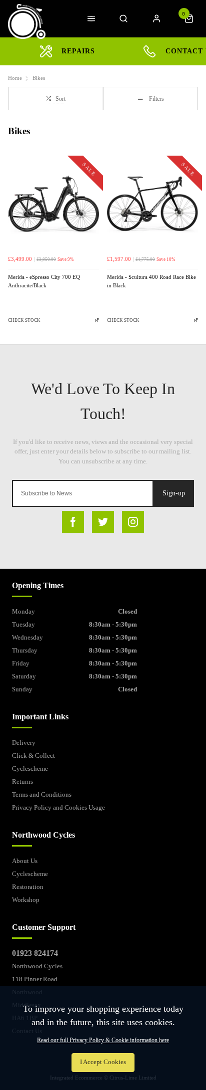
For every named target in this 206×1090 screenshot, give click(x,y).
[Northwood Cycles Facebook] (73, 522)
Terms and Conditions (42, 794)
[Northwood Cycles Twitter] (103, 522)
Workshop (26, 899)
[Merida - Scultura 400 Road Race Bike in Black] (152, 205)
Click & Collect (33, 755)
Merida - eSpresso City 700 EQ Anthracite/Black (44, 281)
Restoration (28, 886)
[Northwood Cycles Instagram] (133, 522)
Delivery (24, 742)
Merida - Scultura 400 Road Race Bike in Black (151, 281)
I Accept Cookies (103, 1062)
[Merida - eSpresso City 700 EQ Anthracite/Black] (53, 205)
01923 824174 (35, 953)
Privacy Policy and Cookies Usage (58, 807)
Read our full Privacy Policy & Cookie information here (103, 1040)
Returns (22, 781)
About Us (25, 861)
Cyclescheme (30, 768)
